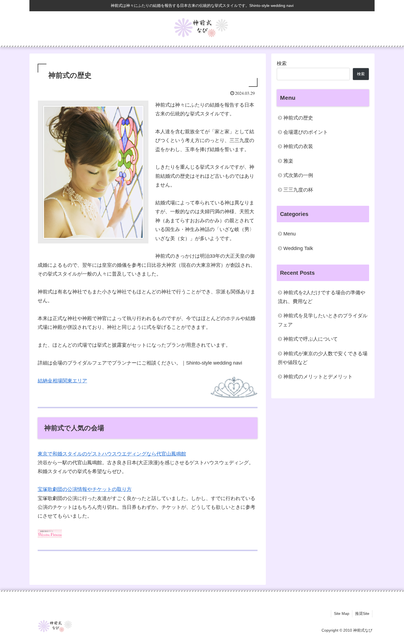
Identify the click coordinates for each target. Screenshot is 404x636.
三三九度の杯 (298, 190)
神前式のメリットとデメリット (318, 376)
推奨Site (362, 613)
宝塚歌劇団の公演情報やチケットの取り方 (85, 489)
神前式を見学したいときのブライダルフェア (322, 320)
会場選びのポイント (305, 132)
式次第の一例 (298, 175)
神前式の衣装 (298, 146)
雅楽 (288, 161)
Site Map (341, 613)
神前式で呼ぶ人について (310, 339)
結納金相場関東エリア (62, 381)
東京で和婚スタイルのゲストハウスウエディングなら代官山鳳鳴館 (112, 454)
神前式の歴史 (298, 118)
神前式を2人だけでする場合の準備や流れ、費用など (321, 297)
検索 (282, 63)
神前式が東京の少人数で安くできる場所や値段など (322, 358)
